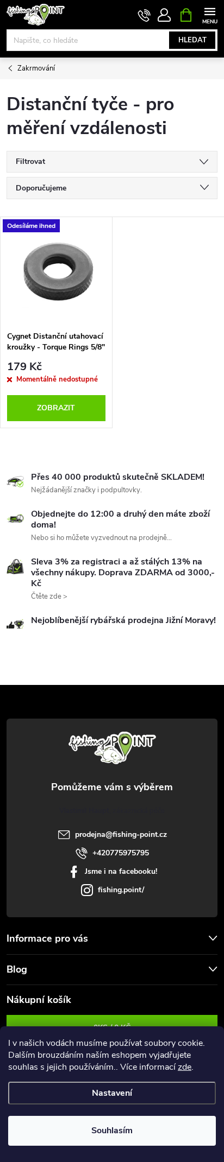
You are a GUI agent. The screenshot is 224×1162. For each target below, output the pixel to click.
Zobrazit (56, 408)
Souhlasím (112, 1130)
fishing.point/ (121, 890)
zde (184, 1067)
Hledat (192, 40)
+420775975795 (120, 853)
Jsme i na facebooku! (121, 871)
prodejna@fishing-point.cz (121, 834)
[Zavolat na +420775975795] (144, 15)
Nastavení (112, 1093)
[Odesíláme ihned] (56, 271)
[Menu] (209, 14)
